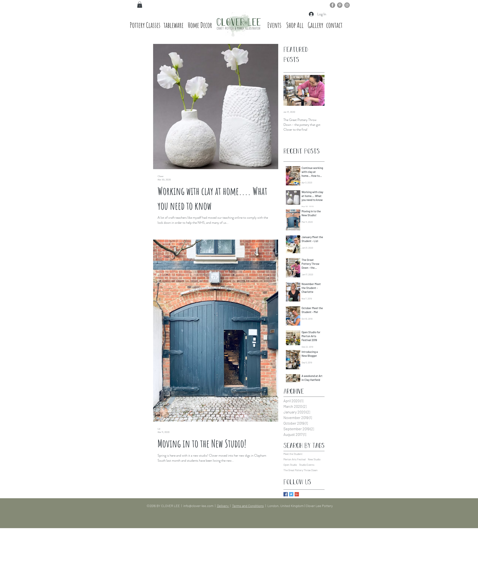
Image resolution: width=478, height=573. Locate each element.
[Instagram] (347, 5)
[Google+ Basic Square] (297, 494)
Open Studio (290, 464)
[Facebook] (332, 5)
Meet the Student (292, 453)
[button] (139, 4)
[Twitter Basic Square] (291, 494)
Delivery (223, 506)
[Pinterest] (339, 5)
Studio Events (306, 464)
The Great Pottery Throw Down (300, 470)
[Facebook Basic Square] (285, 494)
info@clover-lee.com (198, 506)
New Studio (314, 459)
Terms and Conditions (248, 506)
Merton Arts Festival (294, 459)
